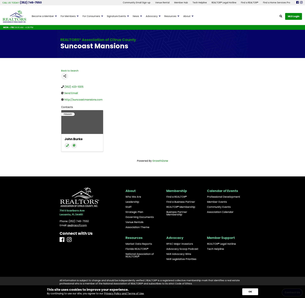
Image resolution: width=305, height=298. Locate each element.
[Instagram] (301, 2)
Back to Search (69, 70)
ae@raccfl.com (77, 225)
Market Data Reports (138, 244)
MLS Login (293, 16)
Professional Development (223, 197)
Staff (128, 207)
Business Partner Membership (176, 213)
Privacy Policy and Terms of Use (124, 293)
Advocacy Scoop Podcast (182, 249)
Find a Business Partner (180, 202)
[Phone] (67, 145)
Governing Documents (139, 217)
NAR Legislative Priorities (181, 259)
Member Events (217, 202)
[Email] (74, 145)
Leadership (132, 202)
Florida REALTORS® (136, 249)
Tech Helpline (215, 249)
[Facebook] (297, 2)
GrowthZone (160, 161)
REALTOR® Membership (180, 207)
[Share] (64, 76)
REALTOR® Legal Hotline (221, 244)
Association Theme (137, 227)
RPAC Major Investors (179, 244)
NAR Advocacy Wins (178, 254)
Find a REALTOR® (176, 197)
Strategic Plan (134, 212)
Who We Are (133, 197)
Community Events (219, 207)
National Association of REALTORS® (139, 255)
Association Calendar (220, 212)
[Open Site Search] (281, 16)
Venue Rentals (134, 222)
